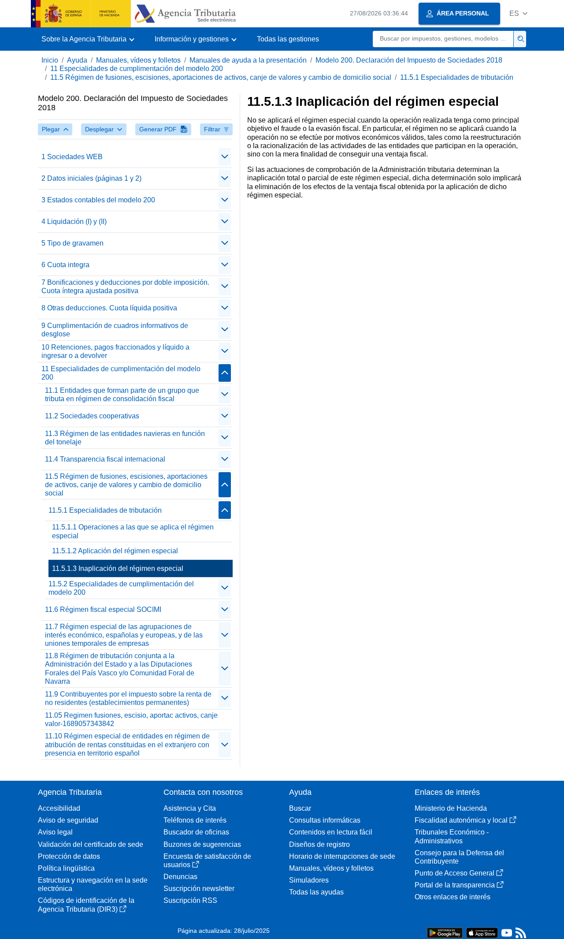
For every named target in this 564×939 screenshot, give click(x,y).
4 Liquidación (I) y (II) (74, 221)
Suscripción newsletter (198, 888)
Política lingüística (66, 868)
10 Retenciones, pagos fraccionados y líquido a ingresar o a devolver (115, 351)
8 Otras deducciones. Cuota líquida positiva (109, 308)
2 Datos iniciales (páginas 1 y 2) (91, 178)
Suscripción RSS (190, 900)
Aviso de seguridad (68, 820)
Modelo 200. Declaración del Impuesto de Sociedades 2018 (408, 60)
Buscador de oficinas (196, 832)
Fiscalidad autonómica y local (461, 820)
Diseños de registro (319, 844)
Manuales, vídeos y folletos (138, 60)
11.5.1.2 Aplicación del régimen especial (115, 551)
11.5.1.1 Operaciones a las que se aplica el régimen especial (133, 531)
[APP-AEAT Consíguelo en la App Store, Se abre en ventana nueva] (482, 932)
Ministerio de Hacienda (451, 808)
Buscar (300, 808)
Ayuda (77, 60)
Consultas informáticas (324, 820)
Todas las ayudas (316, 892)
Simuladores (309, 880)
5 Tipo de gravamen (72, 243)
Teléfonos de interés (194, 820)
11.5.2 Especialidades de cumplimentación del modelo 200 (121, 588)
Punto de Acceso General (454, 873)
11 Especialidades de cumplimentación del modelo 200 (136, 68)
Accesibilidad (59, 808)
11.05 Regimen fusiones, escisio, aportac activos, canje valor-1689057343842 (131, 719)
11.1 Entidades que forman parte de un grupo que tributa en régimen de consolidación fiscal (122, 394)
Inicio (49, 60)
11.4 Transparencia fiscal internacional (105, 459)
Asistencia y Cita (189, 808)
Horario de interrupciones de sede (342, 856)
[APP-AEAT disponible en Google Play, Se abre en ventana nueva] (445, 932)
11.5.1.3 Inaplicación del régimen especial (117, 568)
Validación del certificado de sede (90, 844)
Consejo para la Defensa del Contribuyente (459, 857)
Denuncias (180, 876)
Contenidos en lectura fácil (330, 832)
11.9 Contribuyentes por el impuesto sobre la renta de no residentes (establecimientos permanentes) (128, 698)
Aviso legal (55, 832)
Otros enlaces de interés (452, 897)
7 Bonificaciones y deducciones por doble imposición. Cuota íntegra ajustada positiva (125, 286)
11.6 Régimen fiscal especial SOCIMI (103, 609)
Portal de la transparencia (455, 885)
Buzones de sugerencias (202, 844)
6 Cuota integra (65, 264)
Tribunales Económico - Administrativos (452, 836)
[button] (518, 13)
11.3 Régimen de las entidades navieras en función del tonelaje (125, 438)
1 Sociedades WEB (72, 156)
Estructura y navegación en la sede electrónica (93, 884)
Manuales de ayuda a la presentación (248, 60)
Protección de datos (69, 856)
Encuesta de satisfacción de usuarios (207, 860)
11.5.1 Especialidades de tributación (456, 77)
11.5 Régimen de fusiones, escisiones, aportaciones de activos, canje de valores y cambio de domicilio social (220, 77)
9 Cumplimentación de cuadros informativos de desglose (114, 330)
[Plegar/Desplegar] (225, 157)
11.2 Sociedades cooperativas (92, 416)
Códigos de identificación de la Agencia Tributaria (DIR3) (86, 905)
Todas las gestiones (288, 39)
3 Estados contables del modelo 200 (98, 200)
